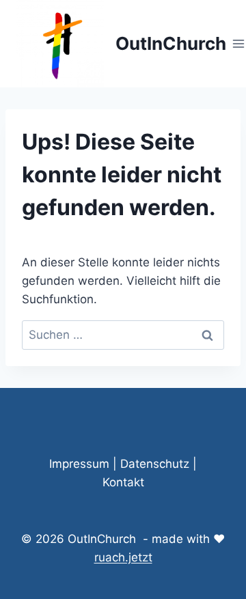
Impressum (79, 464)
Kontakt (123, 482)
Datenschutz (154, 464)
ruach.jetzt (123, 557)
